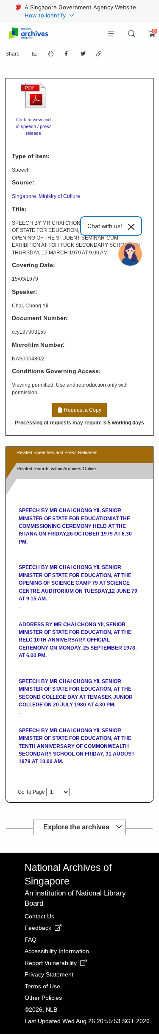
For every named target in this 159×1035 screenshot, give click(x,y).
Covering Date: (33, 265)
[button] (111, 34)
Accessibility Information (57, 951)
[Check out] (150, 34)
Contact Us (39, 916)
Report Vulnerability (51, 963)
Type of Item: (31, 156)
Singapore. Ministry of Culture (46, 196)
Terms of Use (42, 986)
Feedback (39, 927)
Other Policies (43, 997)
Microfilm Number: (38, 344)
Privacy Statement (49, 974)
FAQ (30, 939)
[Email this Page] (34, 54)
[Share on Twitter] (82, 54)
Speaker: (24, 291)
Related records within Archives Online (56, 468)
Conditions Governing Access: (56, 371)
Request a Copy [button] (82, 410)
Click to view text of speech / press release (34, 126)
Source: (23, 182)
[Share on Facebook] (66, 54)
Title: (19, 209)
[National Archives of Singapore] (28, 34)
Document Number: (40, 318)
